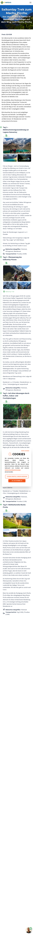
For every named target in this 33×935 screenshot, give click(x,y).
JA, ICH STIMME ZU (17, 480)
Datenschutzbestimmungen (13, 470)
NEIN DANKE (25, 450)
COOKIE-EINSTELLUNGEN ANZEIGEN (17, 476)
